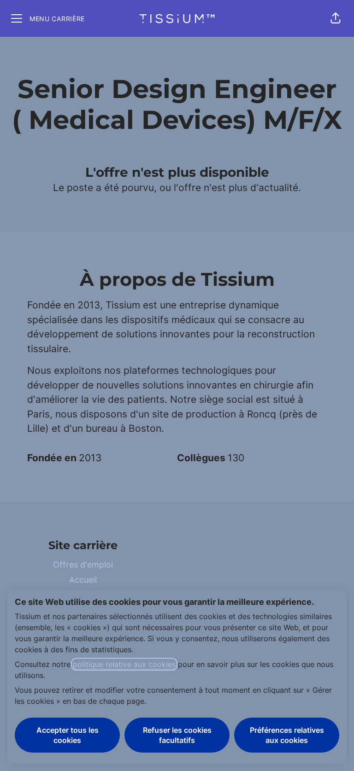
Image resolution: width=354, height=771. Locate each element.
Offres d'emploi (83, 564)
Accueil (83, 580)
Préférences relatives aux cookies (287, 735)
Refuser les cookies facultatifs (177, 735)
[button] (335, 18)
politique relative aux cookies (124, 664)
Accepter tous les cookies (67, 735)
